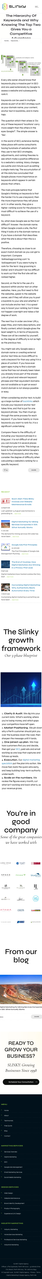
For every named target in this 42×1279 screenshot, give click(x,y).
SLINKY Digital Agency (21, 1272)
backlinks (28, 401)
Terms (38, 1272)
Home (6, 41)
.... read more (17, 513)
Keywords (14, 41)
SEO (18, 749)
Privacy (32, 1272)
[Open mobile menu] (37, 6)
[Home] (14, 9)
